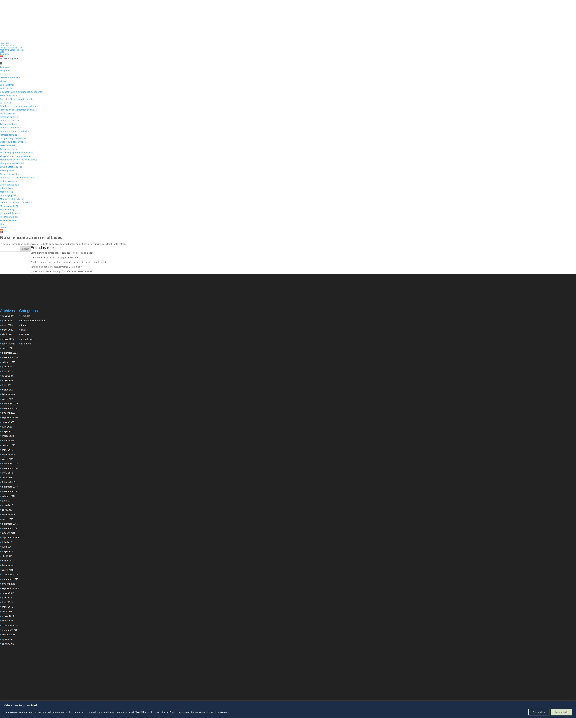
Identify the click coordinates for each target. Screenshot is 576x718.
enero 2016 (7, 569)
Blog (2, 51)
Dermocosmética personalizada (16, 202)
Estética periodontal (10, 95)
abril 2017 (7, 509)
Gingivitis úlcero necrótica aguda (16, 99)
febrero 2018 (8, 482)
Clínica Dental (7, 45)
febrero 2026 (8, 343)
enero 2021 (7, 399)
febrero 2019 (8, 454)
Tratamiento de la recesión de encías (18, 159)
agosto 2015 (8, 593)
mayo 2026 (7, 329)
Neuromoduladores (10, 213)
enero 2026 (7, 348)
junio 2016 (7, 546)
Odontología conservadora (13, 141)
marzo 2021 (8, 389)
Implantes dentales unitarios (14, 131)
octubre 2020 (8, 412)
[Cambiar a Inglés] (288, 232)
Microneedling (7, 209)
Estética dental (7, 145)
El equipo (4, 70)
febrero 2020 (8, 440)
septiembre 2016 (10, 537)
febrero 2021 (8, 394)
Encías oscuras (7, 113)
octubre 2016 (8, 532)
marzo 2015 (8, 616)
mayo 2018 (7, 472)
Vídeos (3, 81)
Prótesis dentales (8, 134)
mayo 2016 (7, 551)
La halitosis (5, 102)
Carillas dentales (8, 149)
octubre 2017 (8, 496)
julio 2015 (7, 597)
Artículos (25, 315)
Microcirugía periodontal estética (16, 152)
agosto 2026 (8, 315)
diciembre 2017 (10, 486)
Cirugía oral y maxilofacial (13, 138)
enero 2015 (7, 620)
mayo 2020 (7, 431)
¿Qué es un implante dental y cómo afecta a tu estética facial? (62, 271)
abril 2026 (7, 334)
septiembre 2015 (10, 588)
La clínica (4, 74)
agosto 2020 (8, 422)
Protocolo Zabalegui (10, 77)
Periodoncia (6, 88)
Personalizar (539, 712)
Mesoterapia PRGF (9, 206)
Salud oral (26, 343)
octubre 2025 (8, 362)
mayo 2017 (7, 505)
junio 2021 (7, 385)
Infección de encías (9, 116)
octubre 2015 (8, 583)
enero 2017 (7, 519)
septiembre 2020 (10, 417)
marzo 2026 (8, 339)
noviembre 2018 (10, 468)
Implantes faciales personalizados (17, 177)
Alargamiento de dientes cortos (16, 156)
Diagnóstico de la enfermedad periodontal (21, 91)
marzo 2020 (8, 435)
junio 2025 (7, 371)
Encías (24, 329)
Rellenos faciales (8, 220)
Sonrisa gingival (8, 195)
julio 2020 (7, 426)
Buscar (25, 248)
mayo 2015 (7, 606)
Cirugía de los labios (10, 174)
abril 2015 (7, 611)
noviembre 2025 (10, 357)
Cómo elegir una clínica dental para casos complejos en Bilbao (62, 252)
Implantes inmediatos (11, 127)
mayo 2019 (7, 449)
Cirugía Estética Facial (11, 47)
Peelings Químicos (9, 216)
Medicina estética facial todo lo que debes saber (55, 257)
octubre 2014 (8, 634)
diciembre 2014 (10, 625)
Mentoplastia (6, 191)
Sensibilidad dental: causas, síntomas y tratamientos (57, 266)
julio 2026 (7, 320)
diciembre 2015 (10, 574)
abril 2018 (7, 477)
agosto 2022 (8, 375)
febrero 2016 (8, 565)
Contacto (4, 53)
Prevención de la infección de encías (18, 109)
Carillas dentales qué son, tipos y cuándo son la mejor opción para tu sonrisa (69, 262)
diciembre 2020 (10, 403)
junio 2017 (7, 500)
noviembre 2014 (10, 629)
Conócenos (5, 43)
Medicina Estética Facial (12, 49)
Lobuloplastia (7, 188)
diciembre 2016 (10, 523)
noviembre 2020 (10, 408)
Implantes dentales (9, 120)
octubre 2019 (8, 445)
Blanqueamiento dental (12, 163)
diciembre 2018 (10, 463)
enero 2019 (7, 459)
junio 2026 (7, 325)
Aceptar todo (561, 712)
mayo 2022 (7, 380)
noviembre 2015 (10, 579)
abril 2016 (7, 556)
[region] (288, 709)
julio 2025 (7, 366)
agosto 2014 (8, 639)
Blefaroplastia (7, 170)
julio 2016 (7, 542)
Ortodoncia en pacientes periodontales (19, 106)
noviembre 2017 (10, 491)
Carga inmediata (8, 124)
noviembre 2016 (10, 528)
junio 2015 (7, 602)
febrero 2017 (8, 514)
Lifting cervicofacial (9, 184)
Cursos (24, 325)
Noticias (25, 334)
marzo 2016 (8, 560)
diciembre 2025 (10, 352)
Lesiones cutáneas (9, 181)
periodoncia (27, 339)
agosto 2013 (8, 643)
